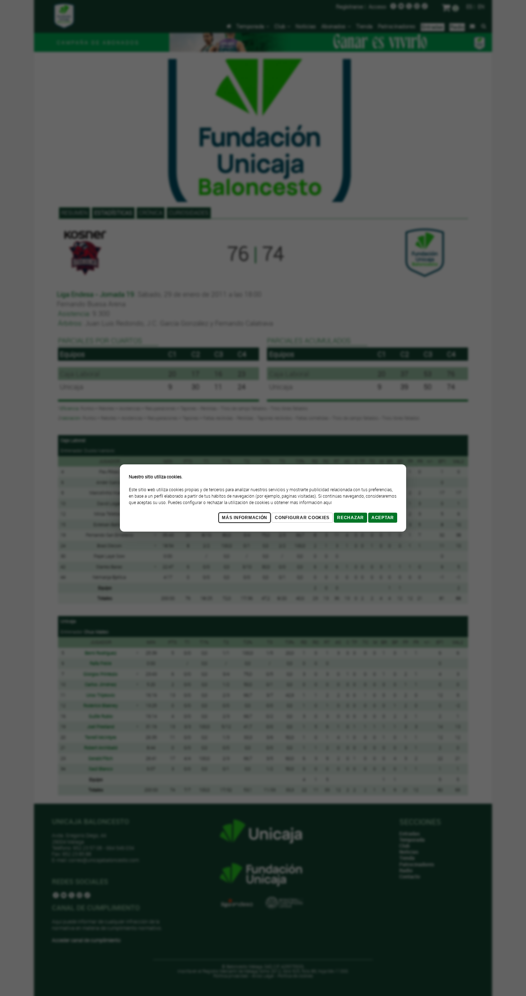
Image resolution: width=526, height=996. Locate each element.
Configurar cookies (302, 517)
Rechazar (350, 517)
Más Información (244, 517)
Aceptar (382, 517)
